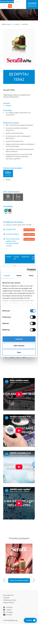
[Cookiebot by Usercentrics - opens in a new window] (27, 270)
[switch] (33, 317)
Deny (19, 352)
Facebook (9, 607)
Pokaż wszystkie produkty (19, 580)
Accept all (19, 339)
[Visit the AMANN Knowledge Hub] (10, 6)
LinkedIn (9, 610)
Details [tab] (19, 275)
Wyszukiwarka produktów (7, 1)
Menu (4, 6)
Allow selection (19, 345)
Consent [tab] (7, 275)
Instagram (9, 612)
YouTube (9, 615)
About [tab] (31, 275)
